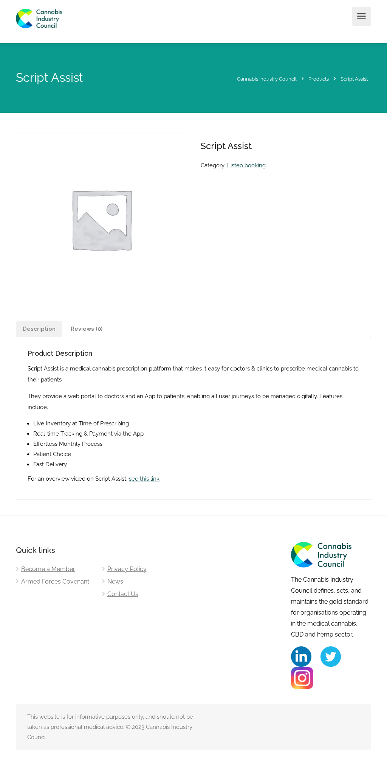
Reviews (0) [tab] (86, 328)
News (115, 581)
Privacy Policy (127, 569)
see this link (144, 478)
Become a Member (48, 569)
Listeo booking (246, 165)
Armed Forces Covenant (55, 581)
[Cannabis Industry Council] (39, 22)
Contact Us (122, 594)
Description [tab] (39, 328)
